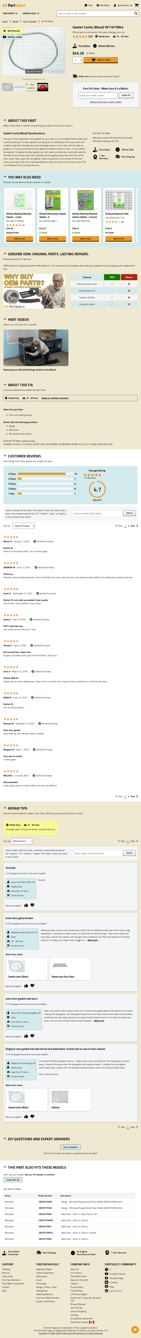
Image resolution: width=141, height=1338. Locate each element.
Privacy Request (78, 1304)
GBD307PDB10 (46, 1232)
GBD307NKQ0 (45, 1207)
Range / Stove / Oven (46, 1287)
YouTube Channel (118, 1273)
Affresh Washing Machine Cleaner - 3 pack (18, 215)
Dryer (39, 1279)
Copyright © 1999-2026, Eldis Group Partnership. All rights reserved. (70, 1333)
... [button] (91, 940)
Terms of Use (76, 1307)
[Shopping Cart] (136, 5)
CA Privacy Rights (78, 1294)
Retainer (56, 1107)
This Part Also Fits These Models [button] (37, 1167)
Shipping (6, 1269)
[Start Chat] (135, 1330)
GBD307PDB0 (45, 1214)
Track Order (7, 1276)
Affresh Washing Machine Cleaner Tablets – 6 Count (84, 215)
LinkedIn (114, 1282)
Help (4, 1290)
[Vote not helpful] (32, 905)
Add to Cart (103, 59)
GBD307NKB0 (45, 1201)
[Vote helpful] (26, 905)
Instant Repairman (45, 1272)
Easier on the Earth (79, 1279)
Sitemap (74, 1314)
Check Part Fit (13, 1179)
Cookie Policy (76, 1290)
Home (5, 21)
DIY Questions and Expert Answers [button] (39, 1139)
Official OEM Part (106, 45)
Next (133, 525)
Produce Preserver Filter (117, 213)
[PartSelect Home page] (13, 5)
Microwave (41, 1283)
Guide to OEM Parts (45, 1301)
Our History (76, 1272)
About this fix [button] (20, 384)
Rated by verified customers (55, 398)
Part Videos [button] (18, 319)
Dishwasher (41, 1276)
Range (15, 21)
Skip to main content (70, 57)
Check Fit (126, 95)
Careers (74, 1283)
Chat (90, 5)
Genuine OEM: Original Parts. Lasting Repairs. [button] (48, 254)
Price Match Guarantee (13, 1283)
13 (42, 473)
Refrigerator (42, 1290)
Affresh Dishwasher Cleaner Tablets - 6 (52, 215)
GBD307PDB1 (45, 1226)
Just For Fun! (116, 1290)
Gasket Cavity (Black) (18, 976)
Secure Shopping (78, 1311)
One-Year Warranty (11, 1279)
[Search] (136, 13)
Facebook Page (116, 1278)
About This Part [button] (22, 120)
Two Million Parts (78, 1276)
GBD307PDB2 (45, 1238)
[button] (11, 13)
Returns (6, 1272)
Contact (5, 1287)
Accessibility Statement (81, 1318)
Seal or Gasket (30, 21)
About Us (74, 1269)
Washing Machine (44, 1294)
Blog (112, 1286)
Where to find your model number (106, 101)
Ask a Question (70, 1147)
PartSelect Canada (79, 1322)
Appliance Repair (44, 1269)
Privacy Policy (76, 1287)
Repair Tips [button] (17, 808)
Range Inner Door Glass (63, 976)
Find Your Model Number (47, 1297)
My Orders (104, 5)
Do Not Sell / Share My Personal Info (85, 1299)
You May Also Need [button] (24, 177)
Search (129, 512)
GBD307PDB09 (46, 1220)
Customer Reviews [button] (24, 456)
